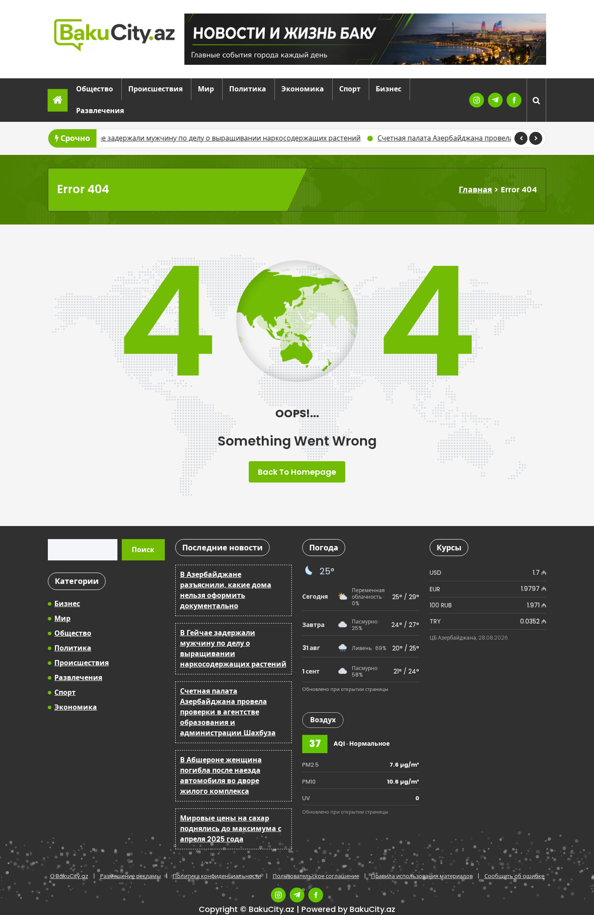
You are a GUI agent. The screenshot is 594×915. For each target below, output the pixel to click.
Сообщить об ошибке (514, 876)
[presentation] (520, 138)
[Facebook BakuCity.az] (514, 100)
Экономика (302, 89)
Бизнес (388, 89)
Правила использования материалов (422, 876)
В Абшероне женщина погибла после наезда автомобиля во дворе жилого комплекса (221, 775)
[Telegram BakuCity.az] (495, 100)
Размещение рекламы (130, 876)
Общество (94, 89)
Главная (475, 189)
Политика (247, 89)
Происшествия (155, 89)
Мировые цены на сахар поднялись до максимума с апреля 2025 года (230, 828)
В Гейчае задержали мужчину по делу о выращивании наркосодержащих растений (175, 138)
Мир (206, 89)
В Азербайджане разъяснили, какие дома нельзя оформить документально (225, 590)
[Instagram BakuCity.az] (476, 100)
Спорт (349, 89)
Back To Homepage (297, 471)
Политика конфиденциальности (217, 876)
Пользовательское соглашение (316, 876)
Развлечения (100, 111)
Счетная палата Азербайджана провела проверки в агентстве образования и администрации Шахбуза (228, 712)
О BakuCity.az (69, 876)
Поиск (143, 550)
